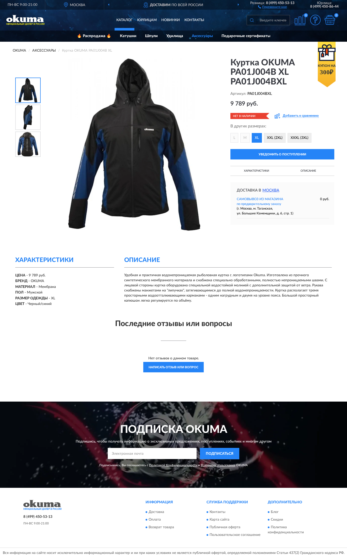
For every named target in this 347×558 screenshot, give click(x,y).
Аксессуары (202, 36)
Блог (275, 512)
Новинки (170, 20)
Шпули (151, 36)
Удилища (174, 36)
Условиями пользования (218, 465)
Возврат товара (161, 527)
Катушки (128, 36)
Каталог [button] (124, 20)
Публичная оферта (225, 527)
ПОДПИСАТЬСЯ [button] (219, 454)
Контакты (194, 20)
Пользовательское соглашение (235, 535)
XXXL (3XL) (299, 138)
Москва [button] (270, 190)
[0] (329, 20)
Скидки (277, 520)
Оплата (155, 520)
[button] (272, 6)
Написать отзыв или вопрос (173, 367)
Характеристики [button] (256, 170)
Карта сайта (219, 520)
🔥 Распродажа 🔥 (94, 36)
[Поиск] (252, 20)
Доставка (156, 512)
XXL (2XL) (274, 138)
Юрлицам (147, 20)
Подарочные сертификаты (246, 36)
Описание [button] (308, 170)
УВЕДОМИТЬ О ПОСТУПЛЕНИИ (282, 154)
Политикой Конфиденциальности (173, 465)
